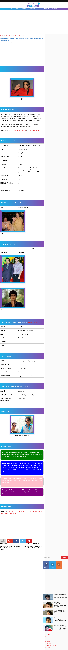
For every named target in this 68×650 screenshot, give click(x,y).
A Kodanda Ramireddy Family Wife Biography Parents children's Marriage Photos (10, 547)
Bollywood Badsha (23, 511)
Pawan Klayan (12, 130)
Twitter (52, 567)
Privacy (10, 0)
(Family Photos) (32, 322)
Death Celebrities (47, 647)
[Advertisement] (34, 22)
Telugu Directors (47, 643)
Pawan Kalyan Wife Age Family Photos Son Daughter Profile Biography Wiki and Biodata (60, 620)
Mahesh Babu (31, 130)
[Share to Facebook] (16, 541)
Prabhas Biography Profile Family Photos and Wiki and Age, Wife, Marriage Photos (61, 596)
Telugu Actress (46, 636)
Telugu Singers (46, 641)
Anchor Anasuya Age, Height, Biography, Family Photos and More (60, 611)
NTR (37, 130)
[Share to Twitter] (23, 541)
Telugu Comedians (47, 638)
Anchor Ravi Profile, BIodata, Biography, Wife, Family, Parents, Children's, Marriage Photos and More (60, 627)
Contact (6, 0)
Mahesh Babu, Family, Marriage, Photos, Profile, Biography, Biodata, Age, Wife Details (60, 604)
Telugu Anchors (47, 640)
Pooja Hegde (33, 511)
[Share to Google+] (10, 541)
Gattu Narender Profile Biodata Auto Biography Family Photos (33, 547)
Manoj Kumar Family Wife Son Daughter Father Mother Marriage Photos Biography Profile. (21, 39)
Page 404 (15, 0)
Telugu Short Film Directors (49, 645)
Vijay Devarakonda (10, 513)
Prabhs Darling (21, 130)
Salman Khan (12, 511)
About (2, 0)
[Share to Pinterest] (29, 541)
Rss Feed (59, 567)
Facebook (46, 567)
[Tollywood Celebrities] (11, 9)
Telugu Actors (46, 634)
